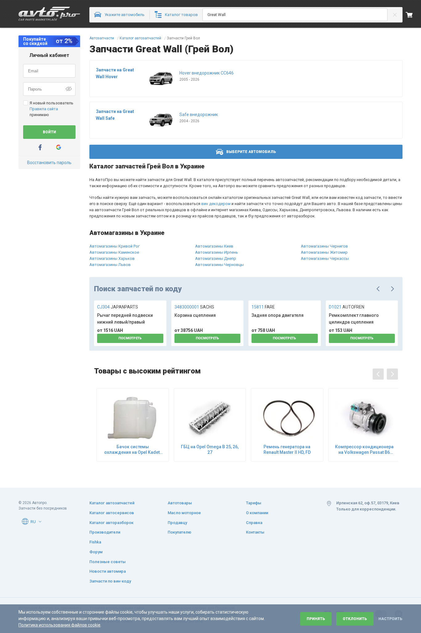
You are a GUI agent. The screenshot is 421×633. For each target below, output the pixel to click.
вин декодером (216, 203)
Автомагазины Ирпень (216, 252)
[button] (40, 521)
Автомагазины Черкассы (325, 258)
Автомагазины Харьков (112, 258)
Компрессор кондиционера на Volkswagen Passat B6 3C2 (364, 449)
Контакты (255, 532)
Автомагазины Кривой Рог (114, 246)
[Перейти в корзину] (413, 14)
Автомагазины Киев (214, 246)
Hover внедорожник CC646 (206, 73)
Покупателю (179, 532)
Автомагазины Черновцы (219, 264)
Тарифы (253, 503)
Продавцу (177, 522)
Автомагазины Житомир (324, 252)
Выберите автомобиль (251, 152)
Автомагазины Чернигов (324, 246)
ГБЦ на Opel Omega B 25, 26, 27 (210, 449)
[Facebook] (40, 147)
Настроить (390, 619)
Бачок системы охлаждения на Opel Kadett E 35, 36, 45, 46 (132, 449)
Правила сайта (44, 109)
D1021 (346, 306)
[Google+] (58, 147)
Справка (254, 522)
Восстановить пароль (49, 162)
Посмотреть (130, 338)
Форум (96, 552)
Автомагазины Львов (110, 264)
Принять (316, 619)
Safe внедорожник (198, 114)
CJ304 (117, 306)
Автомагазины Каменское (114, 252)
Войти (49, 132)
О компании (257, 512)
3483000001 (194, 306)
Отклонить (355, 619)
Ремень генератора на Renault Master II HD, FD (287, 449)
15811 (263, 306)
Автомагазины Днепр (215, 258)
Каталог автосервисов (111, 512)
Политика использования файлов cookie (59, 625)
